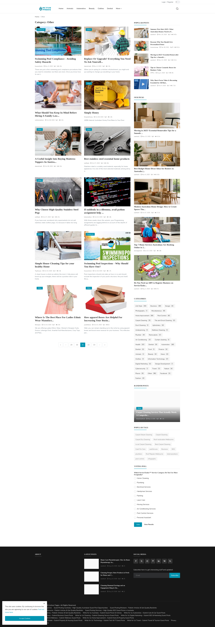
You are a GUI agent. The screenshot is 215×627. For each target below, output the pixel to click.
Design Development (163, 364)
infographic (152, 459)
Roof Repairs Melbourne (154, 454)
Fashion (139, 378)
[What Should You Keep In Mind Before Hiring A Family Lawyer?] (58, 94)
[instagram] (147, 561)
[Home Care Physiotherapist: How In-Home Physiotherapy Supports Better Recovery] (91, 564)
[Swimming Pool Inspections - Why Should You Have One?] (107, 245)
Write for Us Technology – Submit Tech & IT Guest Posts (105, 620)
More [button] (118, 8)
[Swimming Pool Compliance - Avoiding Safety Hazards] (58, 41)
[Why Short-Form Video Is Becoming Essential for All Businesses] (141, 84)
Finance (163, 349)
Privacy (173, 620)
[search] (177, 8)
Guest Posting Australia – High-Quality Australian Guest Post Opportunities (81, 608)
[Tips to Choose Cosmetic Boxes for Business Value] (141, 71)
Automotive (81, 8)
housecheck (38, 66)
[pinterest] (153, 561)
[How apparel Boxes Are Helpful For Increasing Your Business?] (107, 299)
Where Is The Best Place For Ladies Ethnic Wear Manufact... (58, 319)
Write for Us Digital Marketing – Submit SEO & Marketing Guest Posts (145, 615)
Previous (138, 406)
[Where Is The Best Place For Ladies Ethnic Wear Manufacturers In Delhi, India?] (58, 299)
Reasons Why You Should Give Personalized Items (161, 43)
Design (169, 306)
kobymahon (88, 217)
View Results (149, 524)
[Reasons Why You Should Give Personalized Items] (141, 46)
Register (170, 2)
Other (152, 373)
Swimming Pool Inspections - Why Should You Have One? (106, 265)
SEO (173, 449)
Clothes (101, 8)
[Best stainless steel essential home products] (107, 140)
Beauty (92, 8)
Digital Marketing (143, 364)
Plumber (139, 335)
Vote (138, 524)
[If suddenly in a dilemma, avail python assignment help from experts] (107, 191)
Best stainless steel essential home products (107, 158)
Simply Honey (91, 112)
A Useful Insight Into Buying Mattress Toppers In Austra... (55, 160)
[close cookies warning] (44, 603)
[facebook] (135, 561)
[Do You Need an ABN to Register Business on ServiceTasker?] (157, 268)
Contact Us (48, 608)
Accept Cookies (24, 618)
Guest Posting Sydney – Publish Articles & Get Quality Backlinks (58, 613)
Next (175, 406)
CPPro (152, 73)
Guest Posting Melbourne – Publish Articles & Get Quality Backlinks (59, 610)
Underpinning (141, 330)
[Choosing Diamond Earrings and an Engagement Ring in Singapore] (91, 589)
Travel (156, 369)
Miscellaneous (158, 311)
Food (151, 349)
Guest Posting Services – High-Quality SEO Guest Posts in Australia (109, 610)
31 (83, 345)
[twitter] (141, 561)
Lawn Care (141, 500)
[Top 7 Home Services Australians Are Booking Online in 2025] (157, 230)
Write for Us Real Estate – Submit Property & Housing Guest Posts (58, 620)
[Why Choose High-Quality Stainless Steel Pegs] (58, 191)
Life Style (140, 306)
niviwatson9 (140, 419)
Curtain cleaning (162, 340)
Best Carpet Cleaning (162, 444)
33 (94, 345)
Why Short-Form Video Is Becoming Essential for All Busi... (163, 81)
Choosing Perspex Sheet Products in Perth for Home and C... (115, 574)
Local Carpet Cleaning (143, 444)
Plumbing (140, 482)
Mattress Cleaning (159, 330)
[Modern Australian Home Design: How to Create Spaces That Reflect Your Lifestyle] (157, 191)
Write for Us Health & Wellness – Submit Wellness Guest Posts (58, 618)
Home (61, 8)
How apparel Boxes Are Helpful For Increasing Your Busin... (103, 319)
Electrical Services (144, 487)
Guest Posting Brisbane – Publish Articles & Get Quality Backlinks (133, 608)
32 (88, 345)
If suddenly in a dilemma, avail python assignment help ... (104, 211)
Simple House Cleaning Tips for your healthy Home (54, 265)
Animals (70, 8)
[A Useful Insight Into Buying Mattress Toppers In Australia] (58, 140)
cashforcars (153, 449)
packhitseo (87, 325)
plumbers (138, 454)
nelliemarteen (39, 120)
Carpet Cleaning (142, 320)
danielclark (87, 66)
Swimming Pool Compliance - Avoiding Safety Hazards (55, 60)
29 (71, 345)
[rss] (170, 561)
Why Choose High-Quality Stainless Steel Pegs (56, 211)
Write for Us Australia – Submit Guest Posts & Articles (102, 613)
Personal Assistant (144, 517)
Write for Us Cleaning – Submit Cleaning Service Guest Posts (97, 615)
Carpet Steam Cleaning (143, 435)
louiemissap (154, 47)
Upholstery (158, 325)
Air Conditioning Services (146, 509)
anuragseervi (138, 251)
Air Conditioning (142, 340)
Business (155, 306)
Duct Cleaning (141, 325)
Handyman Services (144, 491)
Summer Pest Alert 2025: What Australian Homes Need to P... (161, 30)
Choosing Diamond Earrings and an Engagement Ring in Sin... (113, 587)
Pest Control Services (145, 513)
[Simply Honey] (107, 94)
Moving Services (143, 504)
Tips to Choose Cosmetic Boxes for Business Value (163, 69)
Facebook (165, 373)
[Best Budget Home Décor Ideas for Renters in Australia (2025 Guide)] (157, 153)
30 (77, 345)
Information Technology (158, 359)
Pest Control (163, 316)
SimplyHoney (88, 117)
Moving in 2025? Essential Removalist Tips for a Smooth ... (164, 56)
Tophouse (38, 271)
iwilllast (86, 163)
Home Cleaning (143, 478)
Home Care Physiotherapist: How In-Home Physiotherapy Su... (115, 561)
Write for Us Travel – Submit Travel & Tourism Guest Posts (148, 620)
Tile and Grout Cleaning (165, 320)
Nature (168, 369)
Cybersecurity (141, 369)
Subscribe (174, 575)
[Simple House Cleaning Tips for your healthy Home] (58, 245)
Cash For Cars (140, 449)
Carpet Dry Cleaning (142, 439)
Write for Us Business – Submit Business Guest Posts (54, 615)
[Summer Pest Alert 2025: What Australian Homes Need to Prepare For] (141, 33)
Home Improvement (144, 316)
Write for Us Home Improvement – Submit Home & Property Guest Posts (108, 618)
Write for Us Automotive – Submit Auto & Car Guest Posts (144, 613)
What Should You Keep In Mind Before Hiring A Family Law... (56, 114)
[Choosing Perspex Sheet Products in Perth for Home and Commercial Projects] (91, 577)
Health (139, 344)
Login (164, 2)
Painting (140, 496)
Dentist (110, 8)
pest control (139, 459)
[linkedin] (158, 561)
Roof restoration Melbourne (163, 439)
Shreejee (38, 325)
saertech (153, 34)
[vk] (164, 561)
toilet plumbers (172, 454)
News (164, 354)
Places (139, 373)
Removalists (155, 335)
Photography (141, 311)
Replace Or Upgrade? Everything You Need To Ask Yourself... (107, 60)
